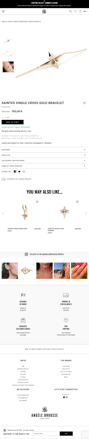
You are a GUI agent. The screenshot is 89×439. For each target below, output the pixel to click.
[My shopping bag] (80, 11)
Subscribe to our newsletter (16, 434)
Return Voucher (23, 382)
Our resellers (66, 374)
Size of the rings (66, 371)
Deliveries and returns (13, 161)
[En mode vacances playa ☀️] (62, 271)
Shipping (23, 371)
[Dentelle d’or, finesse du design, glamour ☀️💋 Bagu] (27, 271)
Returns (23, 374)
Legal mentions (23, 380)
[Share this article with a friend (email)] (24, 171)
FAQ (23, 366)
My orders (23, 400)
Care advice (66, 369)
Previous (3, 213)
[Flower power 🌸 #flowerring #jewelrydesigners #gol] (79, 271)
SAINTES (16, 21)
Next (86, 213)
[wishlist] (75, 11)
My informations (23, 395)
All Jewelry (9, 21)
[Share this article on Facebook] (15, 171)
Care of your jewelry (12, 166)
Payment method (23, 369)
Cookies (23, 377)
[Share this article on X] (19, 171)
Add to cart (12, 122)
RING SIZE (6, 155)
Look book (65, 366)
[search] (70, 11)
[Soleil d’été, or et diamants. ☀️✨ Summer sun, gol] (44, 271)
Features (6, 150)
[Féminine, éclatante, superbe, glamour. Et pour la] (10, 271)
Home (3, 21)
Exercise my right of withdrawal (23, 385)
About (66, 377)
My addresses (23, 398)
